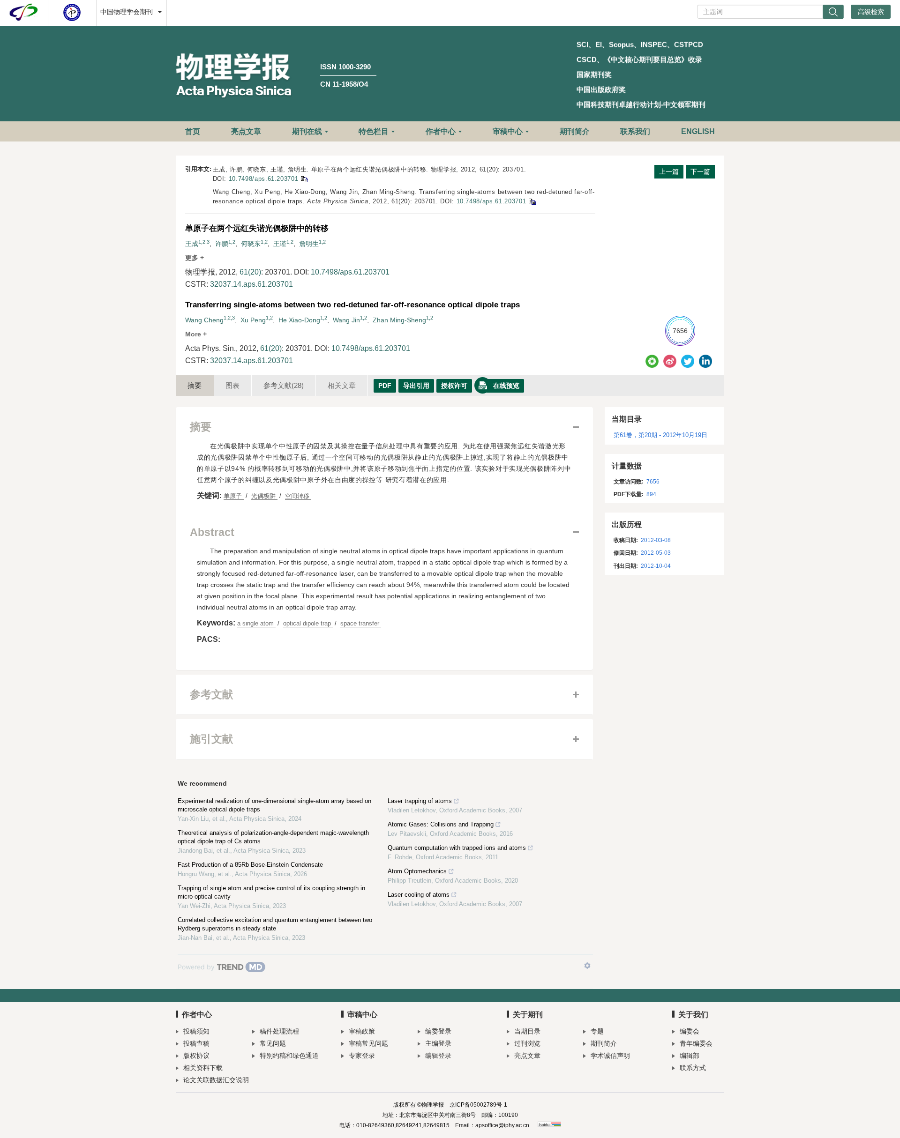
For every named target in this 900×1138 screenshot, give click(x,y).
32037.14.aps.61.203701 (251, 284)
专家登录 (362, 1055)
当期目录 (527, 1031)
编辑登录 (438, 1055)
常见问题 (273, 1043)
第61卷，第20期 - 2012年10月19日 (660, 435)
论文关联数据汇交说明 (216, 1080)
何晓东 (251, 243)
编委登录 (438, 1031)
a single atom (256, 623)
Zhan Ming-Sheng (399, 320)
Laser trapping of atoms (420, 800)
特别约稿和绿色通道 (289, 1055)
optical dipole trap (308, 623)
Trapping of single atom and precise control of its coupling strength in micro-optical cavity (271, 892)
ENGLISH (698, 131)
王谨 (279, 243)
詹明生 (309, 243)
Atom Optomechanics (417, 871)
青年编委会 (696, 1043)
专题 (597, 1031)
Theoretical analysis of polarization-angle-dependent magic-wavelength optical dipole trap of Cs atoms (273, 837)
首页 (192, 131)
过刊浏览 (527, 1043)
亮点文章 (246, 131)
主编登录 (438, 1043)
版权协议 (196, 1055)
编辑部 (689, 1055)
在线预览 (506, 385)
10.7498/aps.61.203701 (264, 178)
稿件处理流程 (279, 1031)
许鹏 (221, 243)
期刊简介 (575, 131)
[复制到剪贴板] (304, 178)
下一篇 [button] (700, 171)
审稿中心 (508, 131)
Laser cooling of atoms (419, 894)
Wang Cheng (204, 320)
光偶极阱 (264, 495)
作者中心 (441, 131)
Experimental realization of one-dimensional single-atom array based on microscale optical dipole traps (274, 805)
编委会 (689, 1031)
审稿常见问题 (368, 1043)
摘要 (195, 385)
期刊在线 (307, 131)
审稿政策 (362, 1031)
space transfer (360, 623)
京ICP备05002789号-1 (478, 1104)
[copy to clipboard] (532, 201)
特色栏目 (374, 131)
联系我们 (635, 131)
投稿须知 (196, 1031)
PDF (384, 385)
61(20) (250, 272)
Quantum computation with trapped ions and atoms (457, 847)
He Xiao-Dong (299, 320)
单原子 (234, 495)
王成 (191, 243)
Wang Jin (346, 320)
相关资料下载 (203, 1067)
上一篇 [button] (669, 171)
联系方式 (693, 1067)
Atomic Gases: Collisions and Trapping (441, 824)
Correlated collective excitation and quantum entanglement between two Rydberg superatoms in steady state (275, 924)
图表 (232, 385)
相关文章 (342, 385)
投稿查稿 (196, 1043)
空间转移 (298, 495)
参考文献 (283, 385)
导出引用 (416, 385)
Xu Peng (253, 320)
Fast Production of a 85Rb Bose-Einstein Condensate (250, 864)
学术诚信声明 (610, 1055)
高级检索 (871, 11)
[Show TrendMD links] (587, 965)
